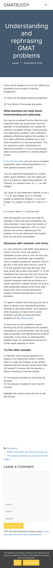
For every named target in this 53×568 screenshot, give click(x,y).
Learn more (31, 562)
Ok (17, 562)
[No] (50, 559)
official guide (26, 318)
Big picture (12, 448)
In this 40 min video (13, 161)
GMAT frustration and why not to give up (27, 452)
